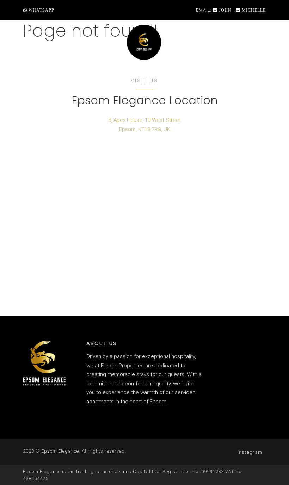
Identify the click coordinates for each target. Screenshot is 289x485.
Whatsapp (40, 10)
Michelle (253, 10)
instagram (250, 452)
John (224, 10)
